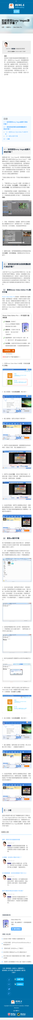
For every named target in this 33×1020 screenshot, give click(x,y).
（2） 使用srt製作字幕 (11, 136)
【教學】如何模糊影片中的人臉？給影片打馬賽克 (17, 961)
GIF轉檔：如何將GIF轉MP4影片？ (12, 857)
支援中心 (14, 968)
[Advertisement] (16, 98)
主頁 (3, 968)
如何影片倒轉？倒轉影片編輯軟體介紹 (14, 939)
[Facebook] (9, 980)
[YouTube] (9, 984)
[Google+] (9, 993)
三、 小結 (6, 139)
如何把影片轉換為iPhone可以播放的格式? (15, 952)
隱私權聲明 (17, 970)
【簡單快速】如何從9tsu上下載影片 (13, 948)
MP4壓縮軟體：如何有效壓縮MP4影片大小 (14, 873)
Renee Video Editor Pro (8, 296)
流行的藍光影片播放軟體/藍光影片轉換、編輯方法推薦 (16, 957)
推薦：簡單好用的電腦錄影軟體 (11, 839)
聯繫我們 (20, 968)
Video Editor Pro (16, 919)
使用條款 (4, 970)
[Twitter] (9, 989)
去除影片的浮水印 (22, 340)
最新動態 (8, 968)
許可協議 (10, 970)
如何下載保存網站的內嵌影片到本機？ (13, 890)
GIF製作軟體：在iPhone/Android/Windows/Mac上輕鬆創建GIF (17, 943)
